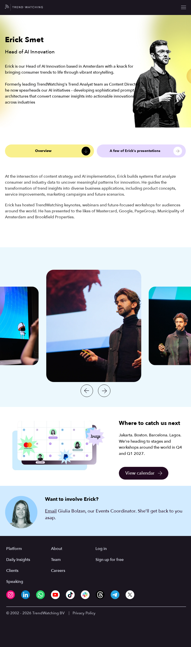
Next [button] (104, 391)
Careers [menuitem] (58, 570)
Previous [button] (87, 391)
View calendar (140, 473)
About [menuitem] (56, 548)
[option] (93, 326)
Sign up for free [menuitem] (110, 559)
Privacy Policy (84, 613)
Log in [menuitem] (101, 548)
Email (51, 511)
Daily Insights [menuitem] (18, 559)
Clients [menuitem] (12, 570)
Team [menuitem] (56, 559)
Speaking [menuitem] (14, 581)
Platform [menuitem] (14, 548)
